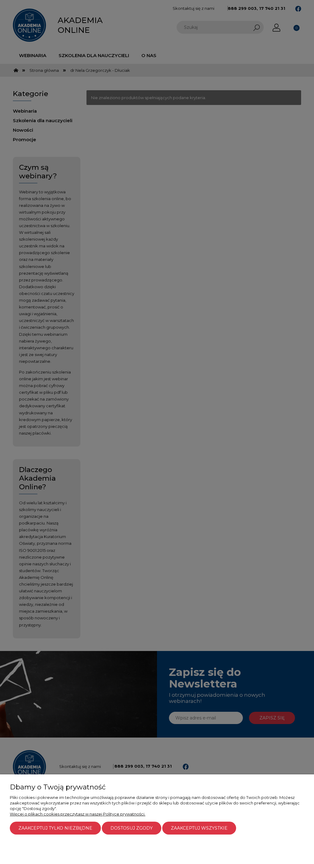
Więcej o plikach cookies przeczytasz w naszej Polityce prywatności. (77, 814)
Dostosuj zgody (131, 828)
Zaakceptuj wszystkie (199, 828)
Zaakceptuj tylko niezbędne (55, 828)
